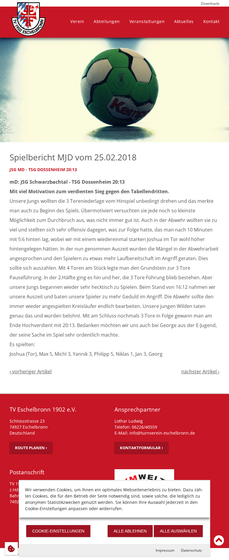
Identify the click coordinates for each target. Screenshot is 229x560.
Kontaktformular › (141, 447)
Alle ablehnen (130, 531)
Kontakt (211, 21)
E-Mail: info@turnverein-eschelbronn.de (154, 433)
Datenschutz (191, 550)
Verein (77, 21)
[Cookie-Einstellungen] (11, 548)
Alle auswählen (178, 531)
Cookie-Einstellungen (58, 531)
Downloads (210, 3)
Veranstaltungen (147, 21)
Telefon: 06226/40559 (135, 427)
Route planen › (31, 447)
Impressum (165, 550)
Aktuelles (184, 21)
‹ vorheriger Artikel (31, 371)
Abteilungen (107, 21)
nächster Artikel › (200, 371)
